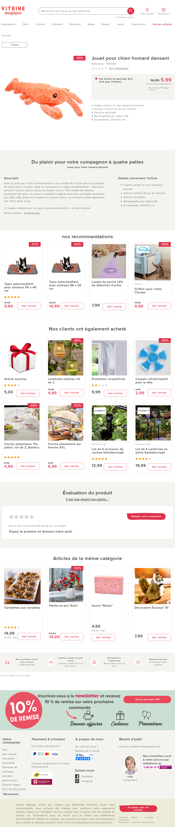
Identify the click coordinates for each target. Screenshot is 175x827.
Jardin (120, 24)
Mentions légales (128, 817)
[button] (15, 741)
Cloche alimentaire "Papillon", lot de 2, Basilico (22, 445)
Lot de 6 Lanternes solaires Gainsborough (151, 450)
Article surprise (15, 379)
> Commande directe (124, 17)
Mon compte (9, 754)
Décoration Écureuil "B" (152, 608)
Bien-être (75, 24)
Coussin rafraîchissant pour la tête (151, 380)
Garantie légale (11, 784)
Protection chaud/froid (108, 379)
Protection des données (142, 822)
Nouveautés (8, 24)
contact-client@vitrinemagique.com (139, 746)
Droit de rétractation (14, 789)
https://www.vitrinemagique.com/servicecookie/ (85, 822)
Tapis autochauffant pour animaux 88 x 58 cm (65, 285)
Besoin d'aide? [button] (130, 739)
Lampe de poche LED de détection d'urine (107, 283)
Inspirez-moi (138, 24)
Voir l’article (29, 305)
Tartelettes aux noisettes (22, 608)
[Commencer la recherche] (130, 11)
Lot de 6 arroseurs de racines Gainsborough (108, 450)
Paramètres (124, 822)
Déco (26, 24)
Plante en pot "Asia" (63, 606)
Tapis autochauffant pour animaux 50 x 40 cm (20, 287)
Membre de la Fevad (87, 750)
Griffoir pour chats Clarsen (148, 290)
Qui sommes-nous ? (86, 746)
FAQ (4, 749)
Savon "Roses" (102, 606)
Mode (91, 24)
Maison (106, 24)
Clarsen (139, 284)
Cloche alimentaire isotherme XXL (65, 445)
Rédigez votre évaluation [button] (146, 516)
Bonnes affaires (162, 24)
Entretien (57, 24)
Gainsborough (99, 444)
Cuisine (40, 24)
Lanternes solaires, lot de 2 (64, 380)
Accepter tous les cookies (138, 808)
